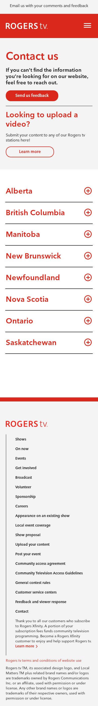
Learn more (30, 151)
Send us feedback (32, 95)
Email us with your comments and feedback (49, 5)
